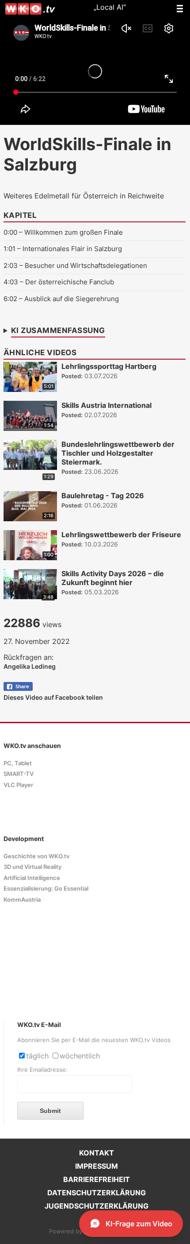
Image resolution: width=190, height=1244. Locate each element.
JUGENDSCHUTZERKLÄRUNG (96, 1205)
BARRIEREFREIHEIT (96, 1179)
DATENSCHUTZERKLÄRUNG (96, 1192)
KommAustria (22, 899)
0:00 (10, 232)
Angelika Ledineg (30, 666)
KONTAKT (96, 1152)
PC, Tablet (18, 763)
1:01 (9, 248)
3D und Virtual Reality (32, 867)
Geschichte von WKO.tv (36, 856)
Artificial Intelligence (32, 878)
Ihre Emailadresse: (42, 1069)
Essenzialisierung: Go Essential (46, 888)
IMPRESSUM (96, 1166)
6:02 (10, 299)
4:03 (11, 282)
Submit (50, 1110)
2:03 (11, 265)
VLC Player (18, 785)
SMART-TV (19, 774)
